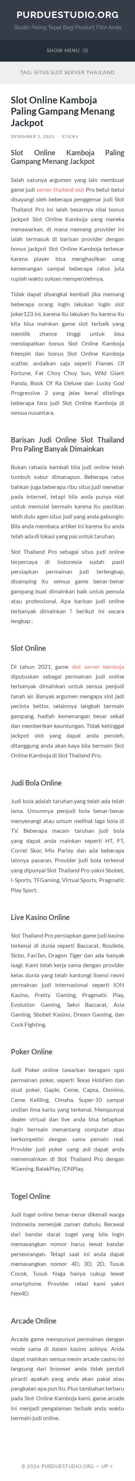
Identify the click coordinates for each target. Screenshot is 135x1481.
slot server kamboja (98, 666)
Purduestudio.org (68, 14)
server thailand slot (60, 189)
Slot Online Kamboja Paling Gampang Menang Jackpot (62, 111)
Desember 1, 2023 (32, 136)
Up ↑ (108, 1466)
